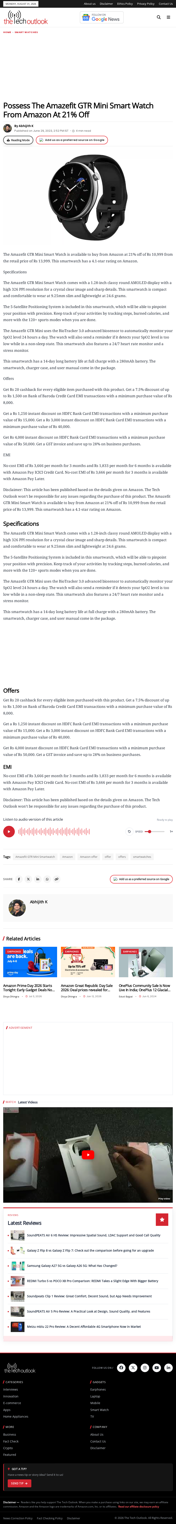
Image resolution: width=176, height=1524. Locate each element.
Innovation (10, 1396)
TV (92, 1416)
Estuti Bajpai (126, 996)
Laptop (95, 1396)
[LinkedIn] (38, 879)
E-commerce (12, 1403)
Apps (7, 1410)
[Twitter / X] (28, 879)
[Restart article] (129, 832)
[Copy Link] (57, 879)
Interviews (10, 1389)
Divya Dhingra (11, 996)
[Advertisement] (88, 67)
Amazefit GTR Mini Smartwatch (35, 857)
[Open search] (159, 17)
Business (9, 1434)
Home (7, 32)
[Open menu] (168, 17)
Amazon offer (88, 857)
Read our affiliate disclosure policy (138, 1506)
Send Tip (17, 1483)
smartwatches (142, 857)
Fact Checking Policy (50, 1518)
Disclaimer (106, 4)
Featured (9, 1455)
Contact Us (166, 4)
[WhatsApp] (47, 879)
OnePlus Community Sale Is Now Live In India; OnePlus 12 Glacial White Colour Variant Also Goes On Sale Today (144, 987)
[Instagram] (145, 1368)
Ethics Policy (125, 4)
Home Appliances (15, 1416)
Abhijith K (38, 901)
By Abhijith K (23, 126)
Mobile (95, 1403)
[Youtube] (156, 1368)
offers (122, 857)
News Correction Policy (18, 1518)
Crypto (8, 1448)
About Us (96, 1434)
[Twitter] (133, 1368)
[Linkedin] (168, 1368)
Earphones (14, 951)
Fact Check (10, 1441)
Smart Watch (99, 1410)
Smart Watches (26, 32)
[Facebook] (19, 879)
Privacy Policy (146, 4)
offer (108, 857)
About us (90, 4)
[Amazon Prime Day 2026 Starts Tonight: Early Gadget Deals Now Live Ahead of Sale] (30, 962)
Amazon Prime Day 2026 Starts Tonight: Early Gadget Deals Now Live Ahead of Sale (29, 987)
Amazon (67, 857)
